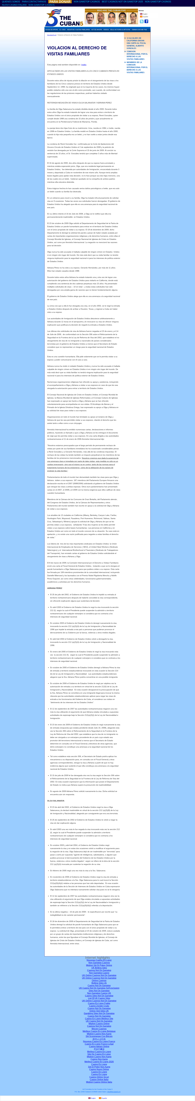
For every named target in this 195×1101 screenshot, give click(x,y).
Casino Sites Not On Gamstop (99, 996)
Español (145, 16)
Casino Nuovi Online (99, 1069)
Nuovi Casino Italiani (14, 5)
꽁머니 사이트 (99, 1039)
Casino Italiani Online (99, 1046)
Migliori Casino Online (99, 1023)
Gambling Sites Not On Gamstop (99, 1013)
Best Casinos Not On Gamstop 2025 (122, 2)
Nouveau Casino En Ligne (99, 960)
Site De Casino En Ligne (99, 1054)
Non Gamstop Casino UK (99, 993)
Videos (106, 29)
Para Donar (59, 1)
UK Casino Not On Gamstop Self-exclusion (99, 988)
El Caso (62, 29)
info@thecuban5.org (113, 1092)
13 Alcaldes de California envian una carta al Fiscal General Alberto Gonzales (136, 43)
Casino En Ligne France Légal (99, 1044)
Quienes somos (11, 2)
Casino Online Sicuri (99, 1077)
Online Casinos (99, 980)
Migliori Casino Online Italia (99, 1082)
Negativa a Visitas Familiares (78, 29)
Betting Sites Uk (99, 983)
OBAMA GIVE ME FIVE (139, 29)
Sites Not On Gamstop (99, 991)
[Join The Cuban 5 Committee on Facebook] (146, 23)
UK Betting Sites (99, 968)
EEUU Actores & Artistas (120, 29)
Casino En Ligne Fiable (99, 1003)
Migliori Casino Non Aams (99, 1034)
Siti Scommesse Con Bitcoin (99, 1036)
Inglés (83, 65)
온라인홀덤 (99, 1049)
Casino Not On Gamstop (99, 985)
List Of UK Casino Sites (99, 998)
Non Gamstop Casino (99, 973)
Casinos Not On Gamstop (99, 970)
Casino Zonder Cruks (99, 1006)
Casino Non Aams (99, 1059)
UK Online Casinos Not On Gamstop (99, 975)
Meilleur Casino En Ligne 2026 (99, 1062)
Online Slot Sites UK (99, 1011)
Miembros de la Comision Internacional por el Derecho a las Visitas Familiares (137, 67)
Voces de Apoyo (51, 29)
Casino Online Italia (99, 1079)
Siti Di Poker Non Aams (99, 1067)
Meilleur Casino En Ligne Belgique (99, 1031)
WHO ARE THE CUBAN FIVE (111, 10)
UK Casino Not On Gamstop (99, 1021)
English (144, 14)
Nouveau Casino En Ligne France (99, 1041)
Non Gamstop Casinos (87, 2)
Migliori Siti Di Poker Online (99, 965)
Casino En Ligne (99, 1064)
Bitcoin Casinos (99, 1029)
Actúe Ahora (96, 29)
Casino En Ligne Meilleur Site (99, 1018)
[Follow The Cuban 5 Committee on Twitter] (141, 23)
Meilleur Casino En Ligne (99, 1051)
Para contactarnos (34, 2)
